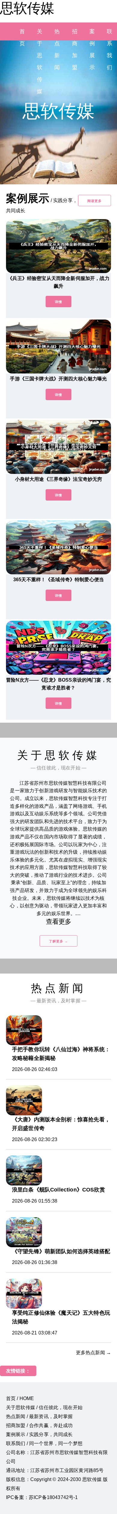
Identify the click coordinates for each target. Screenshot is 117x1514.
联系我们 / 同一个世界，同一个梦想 (44, 1443)
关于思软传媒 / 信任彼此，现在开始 (44, 1407)
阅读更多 (94, 201)
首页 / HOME (20, 1398)
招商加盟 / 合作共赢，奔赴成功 (39, 1425)
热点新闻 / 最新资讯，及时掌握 (39, 1416)
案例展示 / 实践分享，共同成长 (39, 1434)
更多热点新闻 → (93, 1352)
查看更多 (58, 921)
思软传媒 (27, 8)
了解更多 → (58, 941)
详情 (58, 302)
